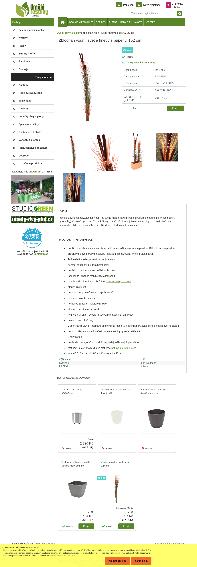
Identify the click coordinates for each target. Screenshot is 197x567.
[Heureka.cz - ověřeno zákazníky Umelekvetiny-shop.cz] (32, 238)
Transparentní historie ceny (140, 62)
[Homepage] (63, 22)
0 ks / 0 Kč (177, 3)
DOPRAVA (101, 22)
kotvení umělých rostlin (119, 281)
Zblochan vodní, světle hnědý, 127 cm (116, 464)
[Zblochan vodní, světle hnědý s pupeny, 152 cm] (87, 48)
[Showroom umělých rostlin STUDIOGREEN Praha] (32, 176)
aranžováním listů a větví (122, 348)
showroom (35, 171)
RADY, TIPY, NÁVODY (131, 22)
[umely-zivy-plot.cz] (32, 217)
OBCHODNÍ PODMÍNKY (81, 22)
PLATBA (113, 22)
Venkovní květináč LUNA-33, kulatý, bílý (115, 391)
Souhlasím (141, 560)
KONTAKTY (150, 22)
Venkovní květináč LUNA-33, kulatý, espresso (155, 391)
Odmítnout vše (117, 560)
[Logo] (32, 9)
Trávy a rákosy (73, 33)
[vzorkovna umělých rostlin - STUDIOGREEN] (32, 207)
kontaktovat (41, 254)
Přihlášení (129, 5)
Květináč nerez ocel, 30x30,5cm (71, 391)
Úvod (60, 33)
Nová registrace (152, 5)
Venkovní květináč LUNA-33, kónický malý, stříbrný (75, 464)
